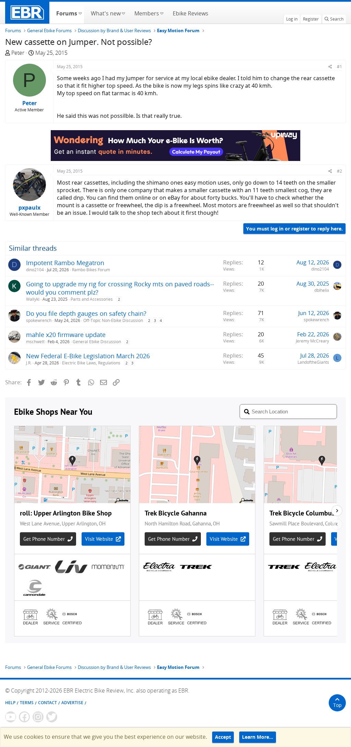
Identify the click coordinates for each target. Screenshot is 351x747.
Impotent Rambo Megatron (65, 263)
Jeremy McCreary (312, 341)
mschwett (35, 342)
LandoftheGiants (313, 362)
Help (10, 703)
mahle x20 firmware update (66, 335)
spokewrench (38, 320)
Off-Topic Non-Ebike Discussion (113, 320)
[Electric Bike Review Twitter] (51, 716)
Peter (17, 53)
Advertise (72, 703)
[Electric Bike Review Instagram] (38, 716)
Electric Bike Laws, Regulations (91, 363)
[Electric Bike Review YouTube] (10, 716)
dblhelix (321, 290)
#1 (339, 67)
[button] (80, 13)
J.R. (29, 363)
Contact (47, 703)
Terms (27, 703)
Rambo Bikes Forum (91, 270)
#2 (339, 171)
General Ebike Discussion (97, 342)
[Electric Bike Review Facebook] (24, 716)
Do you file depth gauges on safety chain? (86, 313)
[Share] (330, 67)
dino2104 (35, 270)
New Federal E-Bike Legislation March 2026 (88, 356)
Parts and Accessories (92, 299)
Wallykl (32, 299)
